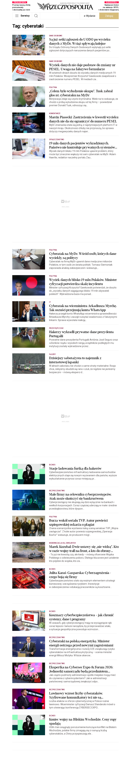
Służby (52, 354)
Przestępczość (56, 328)
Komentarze (55, 113)
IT (50, 302)
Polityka (53, 87)
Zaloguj (109, 15)
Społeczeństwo (56, 139)
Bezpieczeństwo (57, 491)
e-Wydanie (89, 15)
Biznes (52, 465)
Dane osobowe (55, 36)
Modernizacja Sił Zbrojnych (62, 543)
